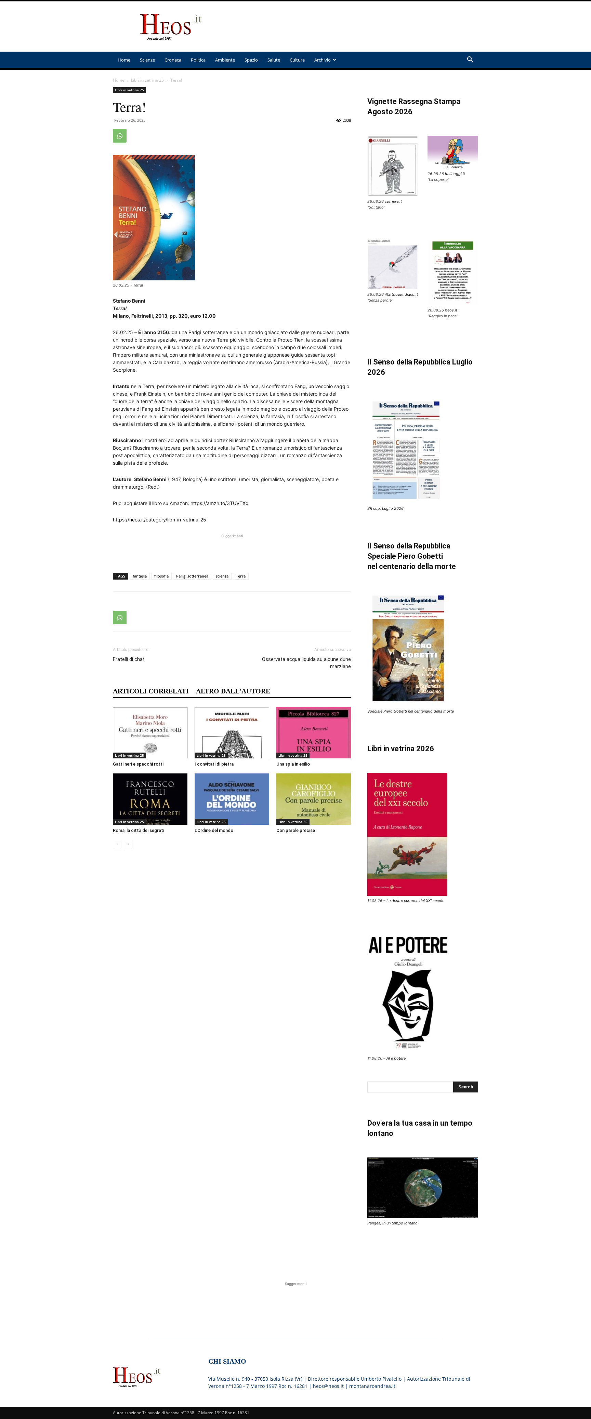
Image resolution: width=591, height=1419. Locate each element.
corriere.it (393, 201)
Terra (241, 576)
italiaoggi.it (455, 173)
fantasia (140, 576)
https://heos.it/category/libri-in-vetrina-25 (159, 519)
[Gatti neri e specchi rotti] (150, 732)
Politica (198, 60)
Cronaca (173, 60)
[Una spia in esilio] (313, 732)
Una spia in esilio (293, 764)
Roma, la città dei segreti (138, 830)
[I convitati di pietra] (232, 732)
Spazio (251, 60)
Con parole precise (295, 830)
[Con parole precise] (313, 799)
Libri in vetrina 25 (147, 80)
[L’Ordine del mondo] (232, 799)
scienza (222, 576)
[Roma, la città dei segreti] (150, 799)
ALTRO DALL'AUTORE (233, 691)
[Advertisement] (353, 26)
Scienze (147, 60)
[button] (470, 60)
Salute (273, 60)
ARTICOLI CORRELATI (151, 691)
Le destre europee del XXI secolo (415, 900)
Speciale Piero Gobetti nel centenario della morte (410, 711)
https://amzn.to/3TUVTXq (220, 503)
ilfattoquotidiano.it (401, 294)
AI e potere (396, 1058)
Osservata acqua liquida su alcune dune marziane (306, 662)
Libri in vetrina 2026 (400, 748)
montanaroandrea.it (372, 1386)
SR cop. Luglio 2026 (385, 508)
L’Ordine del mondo (214, 830)
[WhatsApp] (120, 136)
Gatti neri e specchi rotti (138, 764)
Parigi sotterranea (192, 576)
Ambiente (225, 60)
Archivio (322, 60)
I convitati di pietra (214, 764)
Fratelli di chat (129, 659)
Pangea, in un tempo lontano (392, 1223)
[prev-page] (117, 844)
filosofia (161, 576)
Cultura (297, 60)
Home (124, 60)
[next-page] (128, 844)
